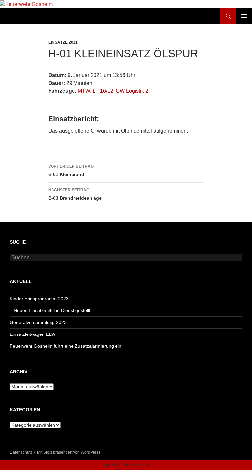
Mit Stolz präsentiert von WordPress (68, 452)
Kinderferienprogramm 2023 (39, 298)
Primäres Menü (244, 16)
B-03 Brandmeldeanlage (75, 194)
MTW (84, 91)
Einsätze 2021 (63, 42)
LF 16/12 (103, 91)
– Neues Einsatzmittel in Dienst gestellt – (52, 310)
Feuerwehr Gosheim (38, 16)
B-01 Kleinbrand (71, 170)
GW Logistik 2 (132, 91)
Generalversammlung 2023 (38, 322)
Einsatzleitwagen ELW (32, 334)
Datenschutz (21, 452)
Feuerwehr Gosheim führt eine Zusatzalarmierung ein (65, 346)
